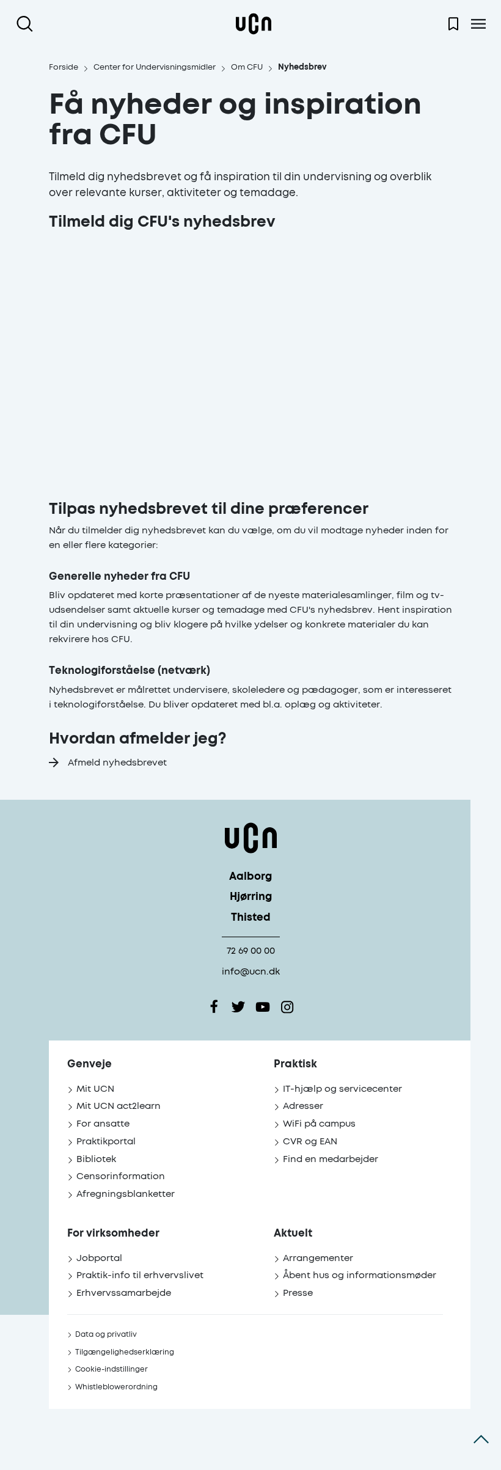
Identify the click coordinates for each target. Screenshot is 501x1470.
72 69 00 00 (251, 951)
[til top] (481, 1439)
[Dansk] (253, 24)
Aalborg (250, 877)
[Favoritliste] (453, 24)
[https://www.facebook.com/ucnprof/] (214, 1007)
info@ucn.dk (251, 971)
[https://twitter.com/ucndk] (238, 1007)
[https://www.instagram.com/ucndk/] (287, 1007)
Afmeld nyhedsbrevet (117, 762)
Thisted (251, 918)
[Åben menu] (478, 24)
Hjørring (251, 897)
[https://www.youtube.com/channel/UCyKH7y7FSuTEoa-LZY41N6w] (263, 1007)
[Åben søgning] (27, 24)
